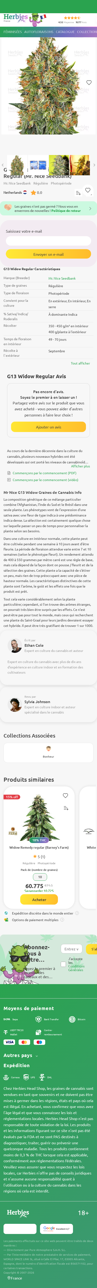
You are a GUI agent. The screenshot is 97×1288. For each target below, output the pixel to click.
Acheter (39, 899)
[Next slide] (94, 165)
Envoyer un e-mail (48, 254)
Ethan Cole (34, 645)
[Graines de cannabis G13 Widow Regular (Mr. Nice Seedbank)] (48, 88)
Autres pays (19, 1055)
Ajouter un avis (48, 426)
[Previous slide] (3, 165)
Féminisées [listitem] (13, 31)
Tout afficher (80, 363)
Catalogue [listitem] (65, 31)
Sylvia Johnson (37, 701)
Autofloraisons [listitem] (38, 31)
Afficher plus (80, 466)
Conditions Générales (76, 968)
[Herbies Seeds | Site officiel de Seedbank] (26, 19)
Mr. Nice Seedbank (62, 278)
